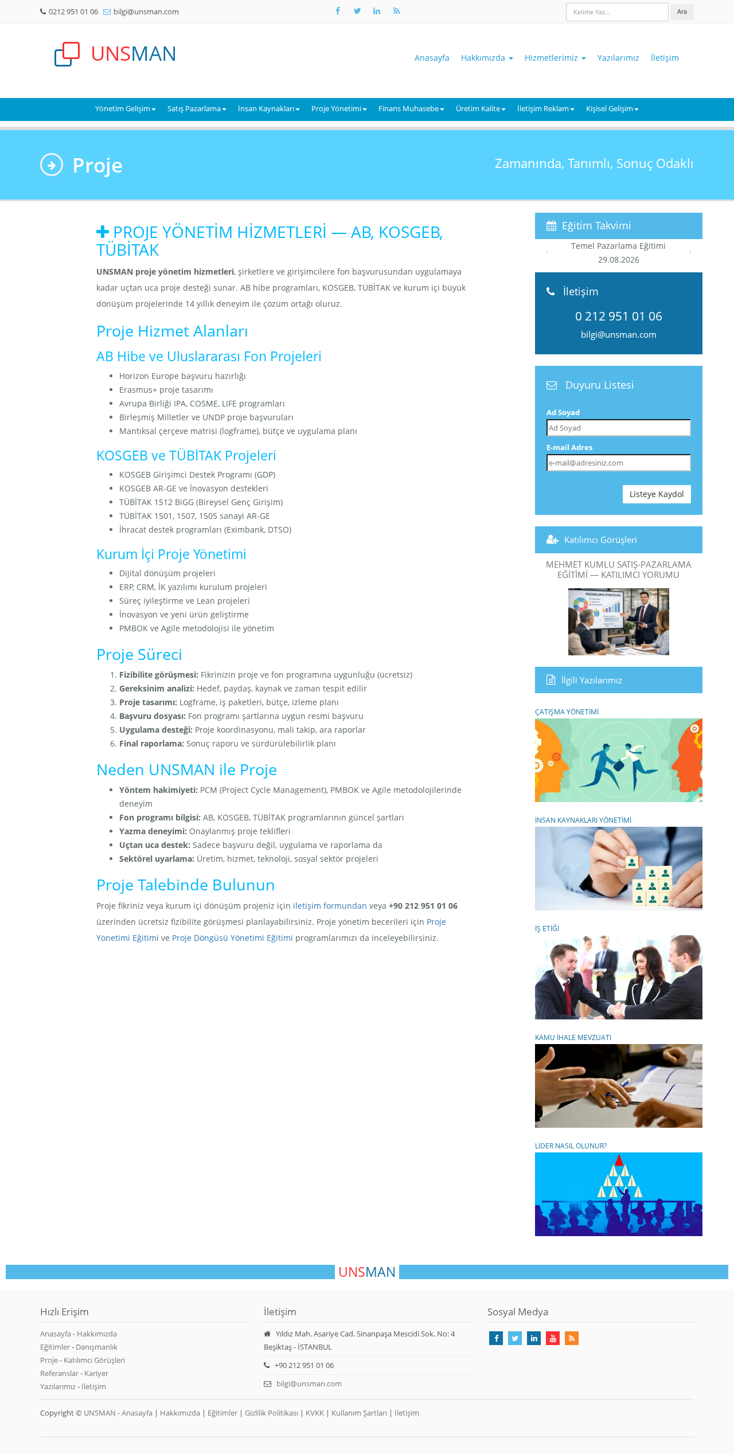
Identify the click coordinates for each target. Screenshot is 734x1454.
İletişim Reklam (543, 109)
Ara (682, 11)
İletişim (665, 57)
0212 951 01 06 (73, 11)
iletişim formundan (330, 905)
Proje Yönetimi (336, 109)
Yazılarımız (618, 57)
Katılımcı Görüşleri (600, 539)
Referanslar (59, 1373)
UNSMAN (100, 1413)
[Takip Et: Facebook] (338, 11)
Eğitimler (55, 1347)
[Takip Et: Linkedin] (534, 1338)
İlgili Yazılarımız (591, 680)
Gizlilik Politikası (271, 1413)
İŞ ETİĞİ (547, 928)
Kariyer (96, 1373)
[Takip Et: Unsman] (377, 11)
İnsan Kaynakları (266, 109)
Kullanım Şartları (359, 1413)
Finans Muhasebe (408, 109)
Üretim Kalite (478, 109)
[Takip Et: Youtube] (553, 1338)
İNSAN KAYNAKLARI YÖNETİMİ (583, 819)
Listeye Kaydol (657, 493)
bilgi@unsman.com (146, 11)
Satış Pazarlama (194, 109)
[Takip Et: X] (357, 11)
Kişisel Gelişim (609, 109)
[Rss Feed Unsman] (396, 11)
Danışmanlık (97, 1347)
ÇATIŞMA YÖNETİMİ (567, 711)
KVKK (315, 1413)
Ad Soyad (563, 412)
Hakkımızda (484, 57)
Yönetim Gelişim (122, 109)
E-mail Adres (569, 447)
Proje (49, 1360)
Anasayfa (432, 57)
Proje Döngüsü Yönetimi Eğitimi (232, 937)
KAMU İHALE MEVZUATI (573, 1037)
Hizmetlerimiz (552, 57)
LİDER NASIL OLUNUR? (571, 1145)
